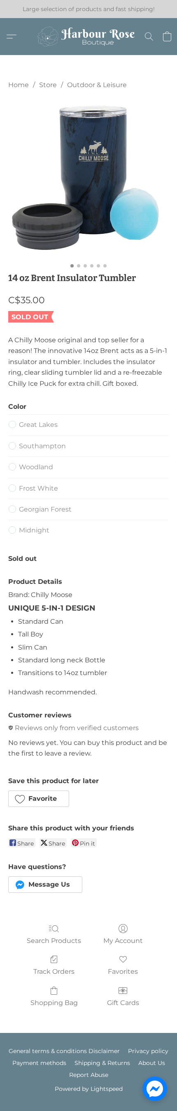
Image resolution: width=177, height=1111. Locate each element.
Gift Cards (123, 1003)
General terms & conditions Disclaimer (64, 1051)
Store (48, 85)
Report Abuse (88, 1075)
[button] (88, 36)
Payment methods (39, 1063)
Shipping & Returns (102, 1063)
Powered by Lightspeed (89, 1089)
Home (18, 85)
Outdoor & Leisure (97, 85)
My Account (123, 941)
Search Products (54, 941)
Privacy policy (148, 1051)
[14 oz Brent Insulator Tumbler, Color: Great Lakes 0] (88, 179)
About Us (151, 1063)
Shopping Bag (54, 1003)
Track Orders (54, 971)
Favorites (123, 971)
